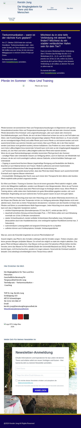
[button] (40, 26)
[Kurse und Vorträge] (4, 19)
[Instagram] (26, 316)
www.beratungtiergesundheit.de (16, 309)
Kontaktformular (12, 62)
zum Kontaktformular (52, 8)
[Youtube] (20, 316)
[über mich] (61, 8)
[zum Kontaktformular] (45, 8)
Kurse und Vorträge (12, 19)
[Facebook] (14, 316)
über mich (70, 8)
